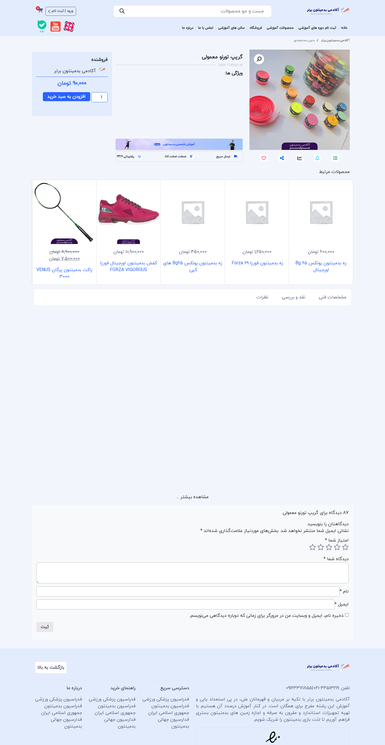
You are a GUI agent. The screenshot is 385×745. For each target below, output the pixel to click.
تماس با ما (205, 28)
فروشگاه (256, 28)
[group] (321, 232)
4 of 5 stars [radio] (320, 547)
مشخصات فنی (332, 297)
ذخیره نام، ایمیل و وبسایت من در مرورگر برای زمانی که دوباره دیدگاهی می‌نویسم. (266, 616)
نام (344, 591)
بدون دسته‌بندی (304, 40)
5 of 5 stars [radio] (312, 547)
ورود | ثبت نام (62, 11)
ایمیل (342, 604)
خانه (344, 28)
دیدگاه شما (336, 559)
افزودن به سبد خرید (66, 97)
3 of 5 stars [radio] (329, 547)
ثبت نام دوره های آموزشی (317, 28)
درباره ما (187, 28)
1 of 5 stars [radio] (345, 547)
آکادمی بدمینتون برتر (335, 40)
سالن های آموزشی (231, 28)
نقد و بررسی (293, 297)
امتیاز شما (337, 540)
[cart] (40, 11)
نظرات (262, 297)
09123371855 (299, 688)
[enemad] (273, 737)
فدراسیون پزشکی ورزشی (165, 699)
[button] (259, 59)
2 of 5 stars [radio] (337, 547)
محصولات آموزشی (280, 28)
